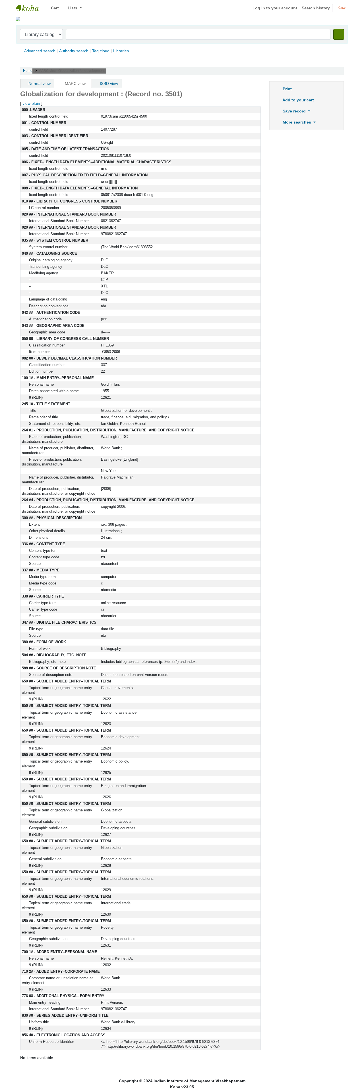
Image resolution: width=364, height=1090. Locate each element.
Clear (342, 7)
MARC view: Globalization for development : (72, 71)
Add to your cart (298, 100)
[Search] (338, 34)
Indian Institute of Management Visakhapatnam (30, 8)
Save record (294, 111)
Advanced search (39, 51)
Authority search (73, 51)
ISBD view (108, 83)
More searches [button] (297, 122)
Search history (316, 8)
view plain (31, 103)
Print (287, 89)
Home (27, 71)
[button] (52, 8)
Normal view (39, 83)
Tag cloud (100, 51)
